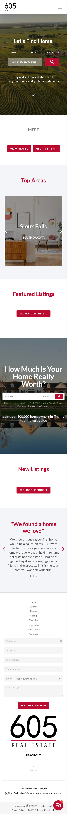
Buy (14, 52)
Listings (33, 606)
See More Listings (33, 313)
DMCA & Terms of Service (40, 810)
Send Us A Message (33, 705)
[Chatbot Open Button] (58, 805)
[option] (33, 231)
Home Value (33, 624)
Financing (33, 620)
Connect (33, 633)
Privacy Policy (18, 810)
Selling (33, 615)
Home (33, 602)
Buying (33, 611)
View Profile (19, 148)
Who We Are (33, 629)
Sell (33, 52)
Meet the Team (46, 148)
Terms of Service (36, 406)
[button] (5, 549)
